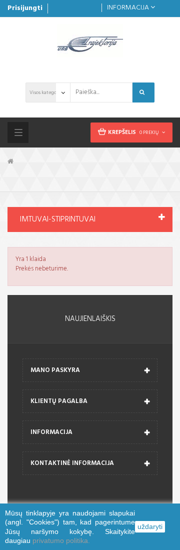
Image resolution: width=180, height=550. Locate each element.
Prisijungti (25, 8)
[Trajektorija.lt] (90, 41)
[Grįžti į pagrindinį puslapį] (11, 161)
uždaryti (150, 526)
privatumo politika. (61, 540)
